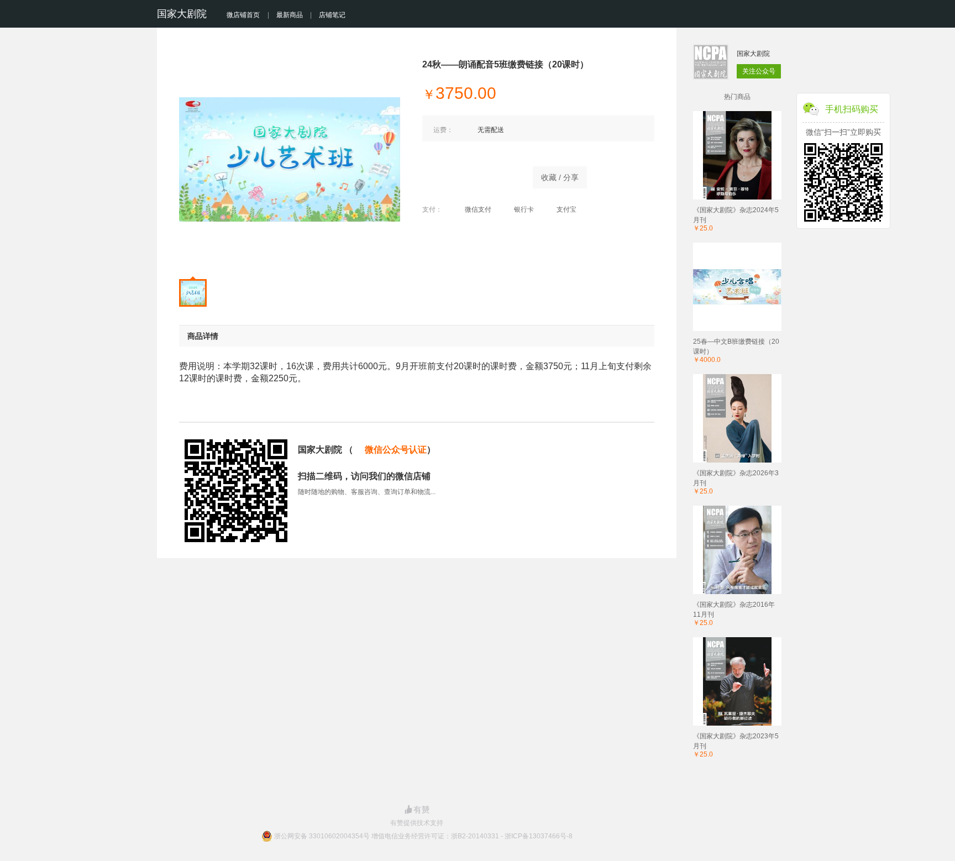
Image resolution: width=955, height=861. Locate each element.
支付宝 (566, 209)
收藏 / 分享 (560, 177)
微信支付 (478, 209)
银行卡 (524, 209)
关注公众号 (758, 71)
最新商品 (289, 15)
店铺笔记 (332, 15)
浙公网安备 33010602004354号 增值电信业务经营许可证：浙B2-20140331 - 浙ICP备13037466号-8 (423, 836)
